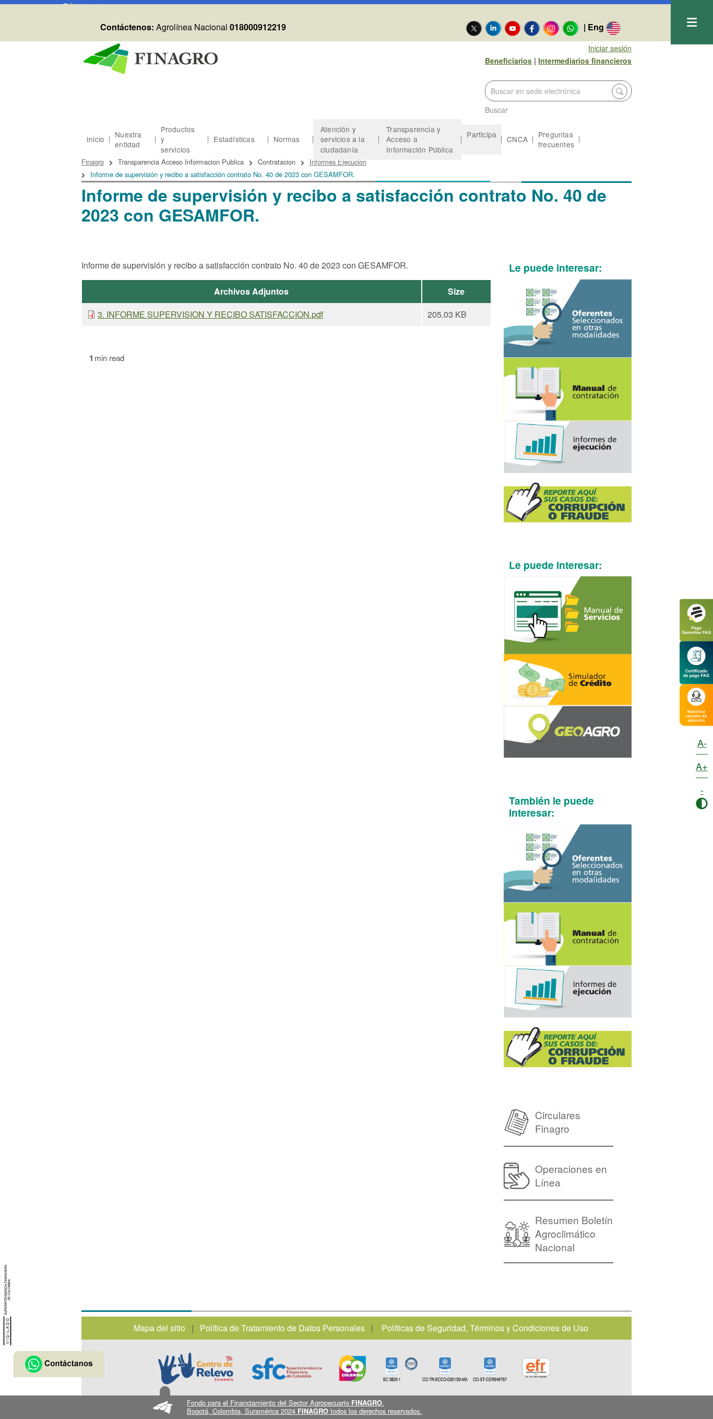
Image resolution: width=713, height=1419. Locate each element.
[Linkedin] (493, 27)
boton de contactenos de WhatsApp (58, 1364)
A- (702, 742)
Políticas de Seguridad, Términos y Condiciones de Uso (485, 1328)
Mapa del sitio (159, 1328)
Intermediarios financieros (585, 60)
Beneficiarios (508, 60)
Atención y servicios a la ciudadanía (342, 139)
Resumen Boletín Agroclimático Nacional (574, 1233)
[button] (357, 1407)
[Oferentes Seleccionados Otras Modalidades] (568, 318)
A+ (702, 766)
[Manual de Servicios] (568, 615)
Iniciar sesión (610, 48)
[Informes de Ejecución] (568, 447)
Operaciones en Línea (571, 1175)
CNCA (517, 139)
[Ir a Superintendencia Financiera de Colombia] (7, 1303)
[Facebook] (532, 27)
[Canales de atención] (696, 703)
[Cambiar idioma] (613, 27)
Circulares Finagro (557, 1121)
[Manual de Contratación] (568, 389)
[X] (474, 27)
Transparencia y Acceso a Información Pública (419, 139)
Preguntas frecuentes (556, 139)
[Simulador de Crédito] (568, 680)
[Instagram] (551, 27)
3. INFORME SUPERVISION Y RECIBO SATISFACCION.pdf (210, 314)
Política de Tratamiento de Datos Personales (282, 1328)
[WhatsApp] (570, 27)
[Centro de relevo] (195, 1368)
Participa (481, 134)
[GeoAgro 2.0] (568, 732)
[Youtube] (512, 27)
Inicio (95, 139)
